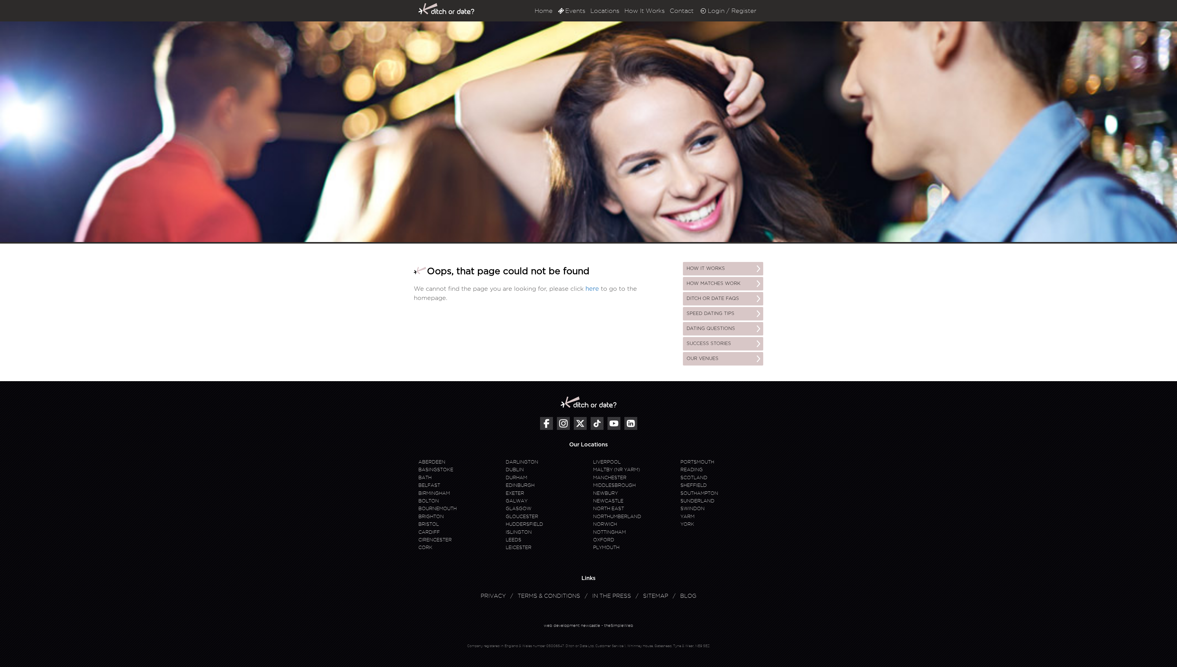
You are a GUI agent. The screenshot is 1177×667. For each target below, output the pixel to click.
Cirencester (435, 539)
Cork (425, 547)
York (687, 524)
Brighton (431, 516)
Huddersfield (524, 524)
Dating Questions (711, 328)
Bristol (428, 524)
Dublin (515, 469)
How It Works (644, 10)
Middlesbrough (614, 485)
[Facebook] (546, 423)
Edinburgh (520, 485)
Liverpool (607, 462)
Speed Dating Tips (710, 313)
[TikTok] (597, 423)
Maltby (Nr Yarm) (616, 469)
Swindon (692, 508)
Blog (688, 596)
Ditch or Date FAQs (713, 298)
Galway (517, 500)
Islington (519, 532)
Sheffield (693, 485)
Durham (516, 477)
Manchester (610, 477)
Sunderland (697, 500)
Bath (425, 477)
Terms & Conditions (549, 596)
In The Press (611, 596)
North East (608, 508)
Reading (691, 469)
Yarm (687, 516)
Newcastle (608, 500)
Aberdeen (431, 462)
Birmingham (434, 493)
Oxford (603, 539)
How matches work (714, 283)
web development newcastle (572, 625)
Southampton (699, 493)
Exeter (515, 493)
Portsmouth (697, 462)
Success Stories (709, 343)
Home (544, 10)
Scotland (693, 477)
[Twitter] (580, 423)
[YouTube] (614, 423)
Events (575, 10)
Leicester (518, 547)
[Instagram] (563, 423)
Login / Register (732, 10)
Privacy (493, 596)
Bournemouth (437, 508)
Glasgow (518, 508)
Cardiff (429, 532)
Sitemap (655, 596)
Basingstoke (435, 469)
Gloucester (522, 516)
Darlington (522, 462)
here (592, 289)
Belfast (429, 485)
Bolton (428, 500)
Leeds (513, 539)
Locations (604, 10)
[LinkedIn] (631, 423)
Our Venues (702, 358)
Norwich (605, 524)
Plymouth (606, 547)
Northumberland (617, 516)
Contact (682, 10)
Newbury (605, 493)
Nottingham (609, 532)
